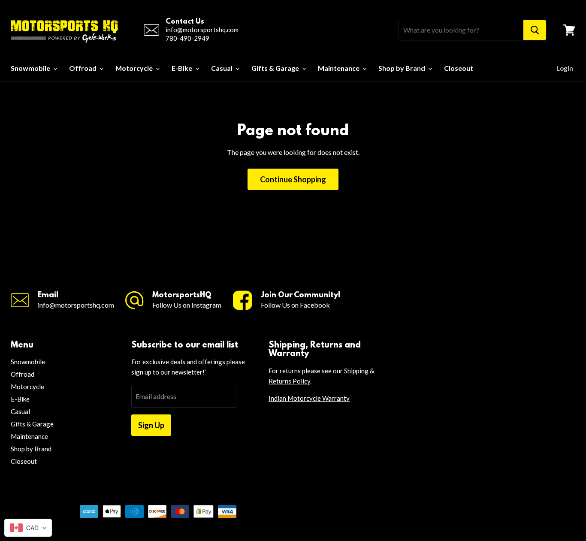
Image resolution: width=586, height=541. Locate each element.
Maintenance (339, 68)
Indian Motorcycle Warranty (309, 398)
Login (564, 68)
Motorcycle (134, 68)
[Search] (534, 30)
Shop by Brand (402, 68)
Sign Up (151, 425)
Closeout (458, 68)
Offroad (83, 68)
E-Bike (182, 68)
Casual (222, 68)
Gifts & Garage (275, 68)
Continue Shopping (293, 179)
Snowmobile (31, 68)
